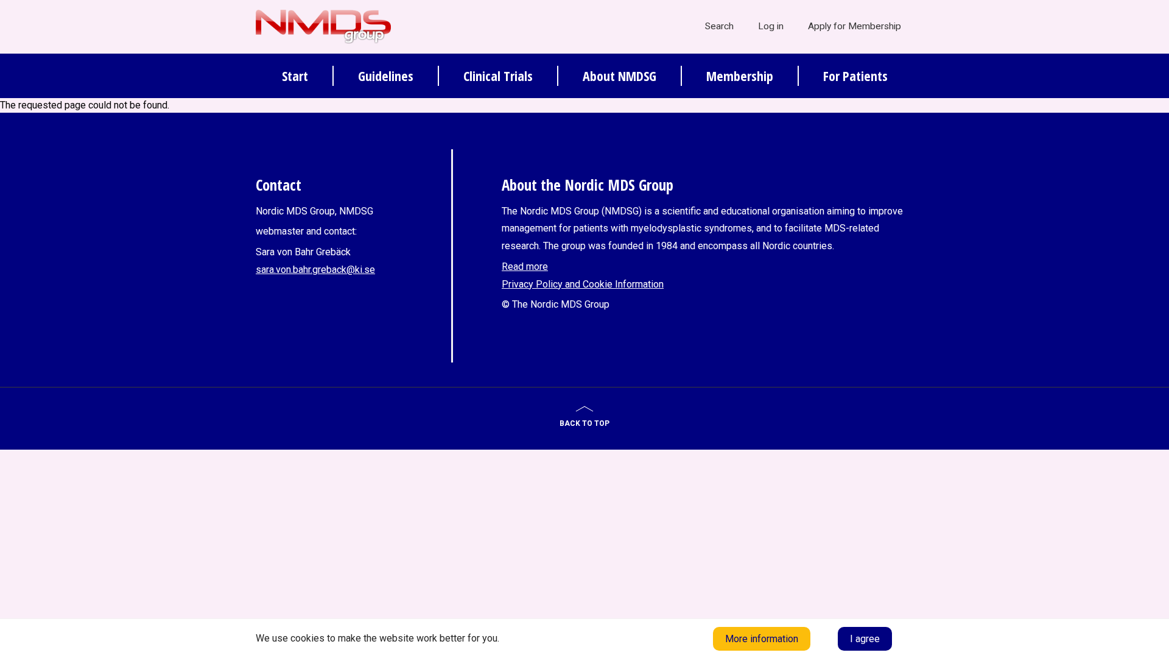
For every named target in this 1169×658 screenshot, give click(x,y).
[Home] (323, 26)
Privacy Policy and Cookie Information (583, 284)
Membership (739, 75)
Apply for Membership (854, 26)
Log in (771, 26)
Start (295, 75)
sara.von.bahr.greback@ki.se (315, 269)
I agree (865, 639)
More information (761, 639)
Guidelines (385, 75)
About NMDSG (619, 75)
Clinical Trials (498, 75)
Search (719, 26)
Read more (525, 266)
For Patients (855, 75)
